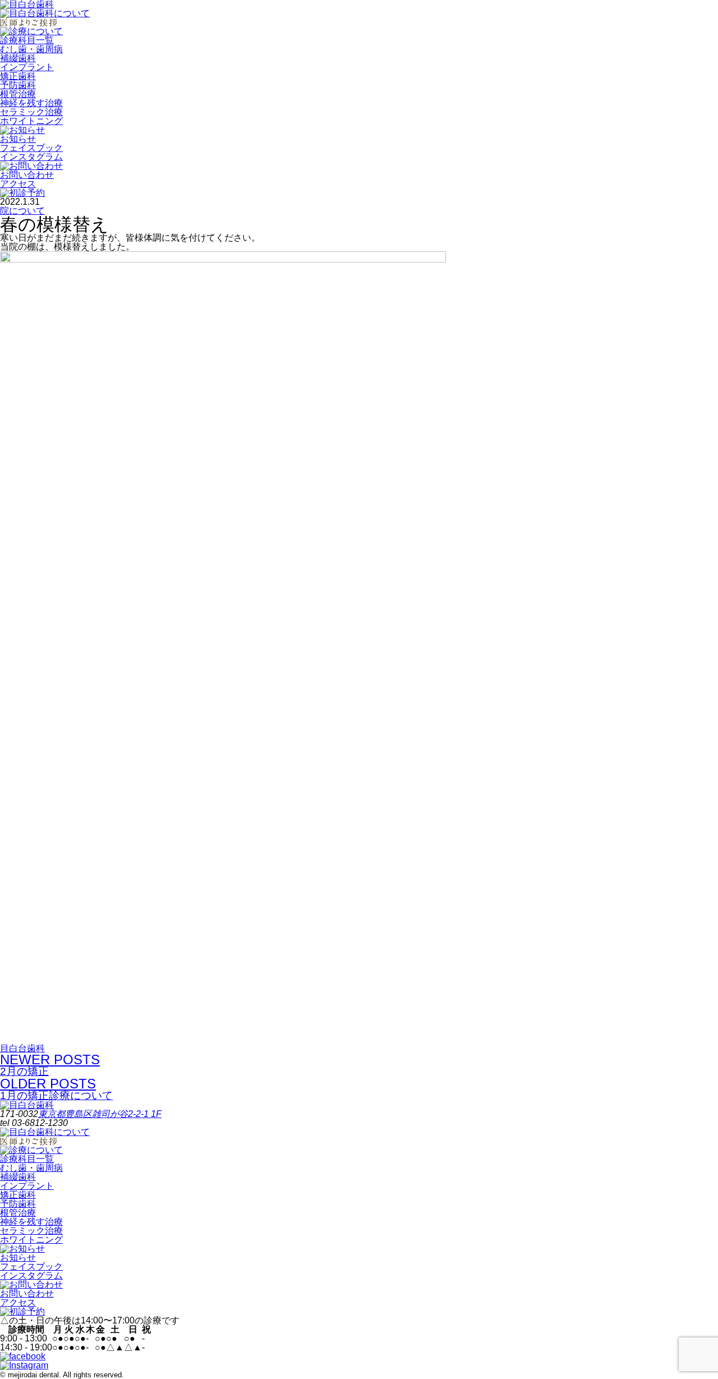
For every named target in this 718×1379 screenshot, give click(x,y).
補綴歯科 (18, 58)
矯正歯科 (18, 76)
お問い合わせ (27, 175)
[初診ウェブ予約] (22, 192)
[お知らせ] (22, 130)
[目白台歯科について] (45, 13)
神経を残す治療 (31, 103)
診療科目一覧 (27, 40)
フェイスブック (31, 148)
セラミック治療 (31, 112)
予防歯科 (18, 85)
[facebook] (22, 1356)
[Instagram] (24, 1365)
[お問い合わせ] (31, 166)
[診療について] (31, 31)
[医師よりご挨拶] (28, 22)
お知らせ (18, 139)
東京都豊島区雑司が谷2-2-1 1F (100, 1114)
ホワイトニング (31, 121)
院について (22, 210)
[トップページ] (27, 1105)
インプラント (27, 67)
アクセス (18, 184)
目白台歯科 (22, 1048)
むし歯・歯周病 (31, 49)
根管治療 (18, 94)
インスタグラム (31, 157)
